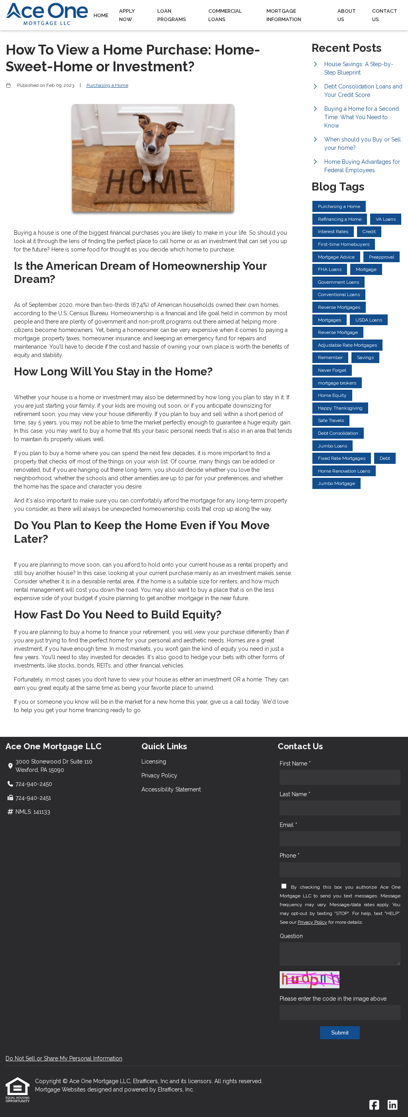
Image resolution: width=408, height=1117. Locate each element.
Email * (288, 825)
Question (291, 936)
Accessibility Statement (171, 789)
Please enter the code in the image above (333, 998)
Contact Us (384, 15)
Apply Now (127, 15)
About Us (346, 15)
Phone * (290, 855)
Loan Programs (171, 15)
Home (101, 15)
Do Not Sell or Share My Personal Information (64, 1058)
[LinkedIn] (393, 1105)
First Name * (295, 763)
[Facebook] (374, 1105)
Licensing (153, 761)
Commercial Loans (225, 15)
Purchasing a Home (107, 85)
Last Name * (295, 794)
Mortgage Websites (61, 1089)
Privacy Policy (159, 775)
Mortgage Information (284, 15)
